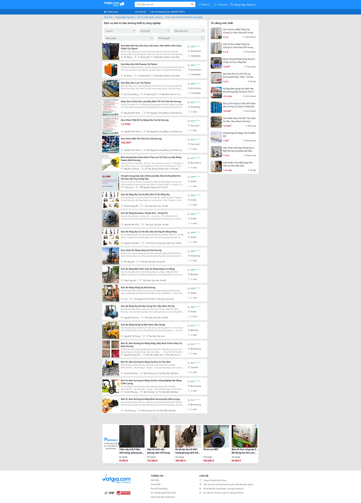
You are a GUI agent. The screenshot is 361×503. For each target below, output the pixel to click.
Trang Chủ (108, 17)
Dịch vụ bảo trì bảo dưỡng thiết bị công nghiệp (184, 17)
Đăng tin (205, 4)
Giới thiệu (155, 479)
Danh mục (112, 11)
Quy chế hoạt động (159, 488)
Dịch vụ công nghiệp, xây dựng (150, 17)
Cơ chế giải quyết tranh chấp (163, 492)
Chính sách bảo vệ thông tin (163, 496)
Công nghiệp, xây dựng (125, 17)
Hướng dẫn (156, 484)
